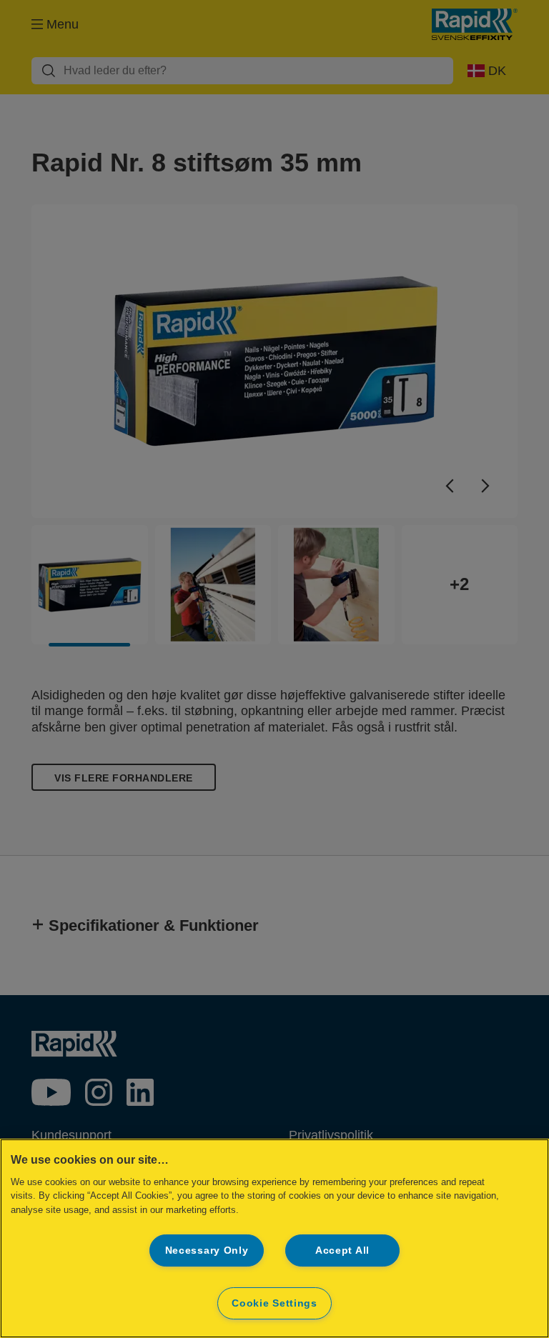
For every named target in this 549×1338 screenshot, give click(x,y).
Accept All (342, 1250)
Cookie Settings (274, 1303)
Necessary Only (207, 1250)
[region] (274, 1238)
